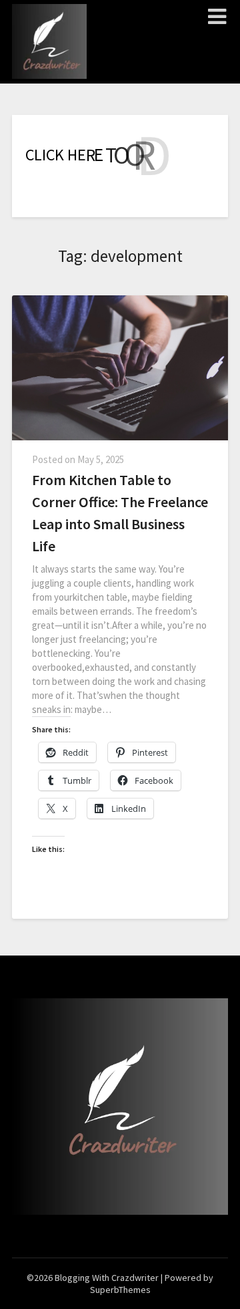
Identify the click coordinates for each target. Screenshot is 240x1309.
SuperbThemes (120, 1290)
